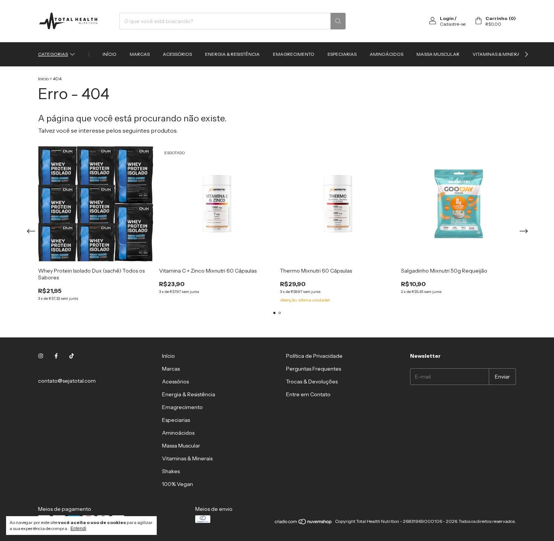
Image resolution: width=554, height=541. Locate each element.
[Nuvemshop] (303, 523)
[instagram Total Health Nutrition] (40, 355)
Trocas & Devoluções (312, 381)
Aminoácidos (386, 54)
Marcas (140, 54)
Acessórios (177, 54)
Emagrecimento (293, 54)
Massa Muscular (437, 54)
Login (447, 18)
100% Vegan (177, 484)
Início (109, 54)
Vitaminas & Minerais (498, 54)
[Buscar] (338, 21)
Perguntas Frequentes (313, 368)
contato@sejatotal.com (67, 380)
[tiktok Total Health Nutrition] (71, 355)
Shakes (171, 471)
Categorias (53, 54)
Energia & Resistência (232, 54)
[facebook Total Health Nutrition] (56, 355)
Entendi (78, 528)
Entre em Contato (308, 394)
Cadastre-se (452, 24)
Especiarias (342, 54)
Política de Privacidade (314, 355)
